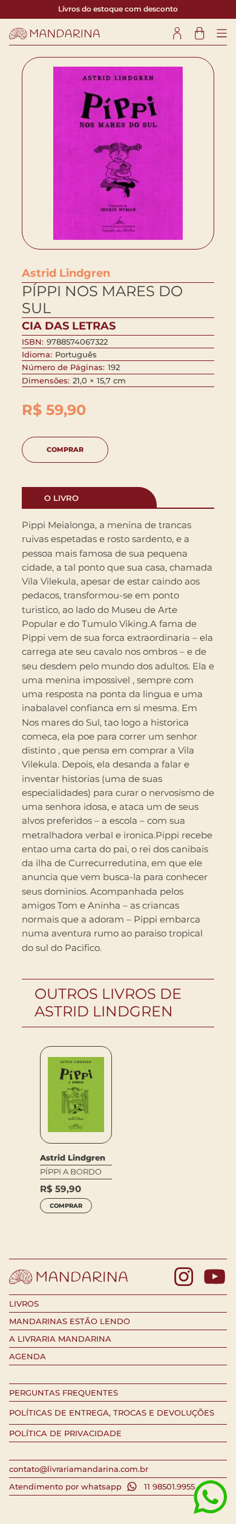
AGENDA (27, 1356)
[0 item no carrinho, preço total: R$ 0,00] (199, 33)
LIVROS (24, 1303)
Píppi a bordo (71, 1171)
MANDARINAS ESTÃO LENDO (69, 1321)
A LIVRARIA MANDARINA (60, 1338)
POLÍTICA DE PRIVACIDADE (65, 1433)
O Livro (61, 498)
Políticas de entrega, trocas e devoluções (111, 1412)
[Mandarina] (54, 33)
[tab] (89, 497)
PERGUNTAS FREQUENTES (63, 1392)
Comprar (65, 449)
